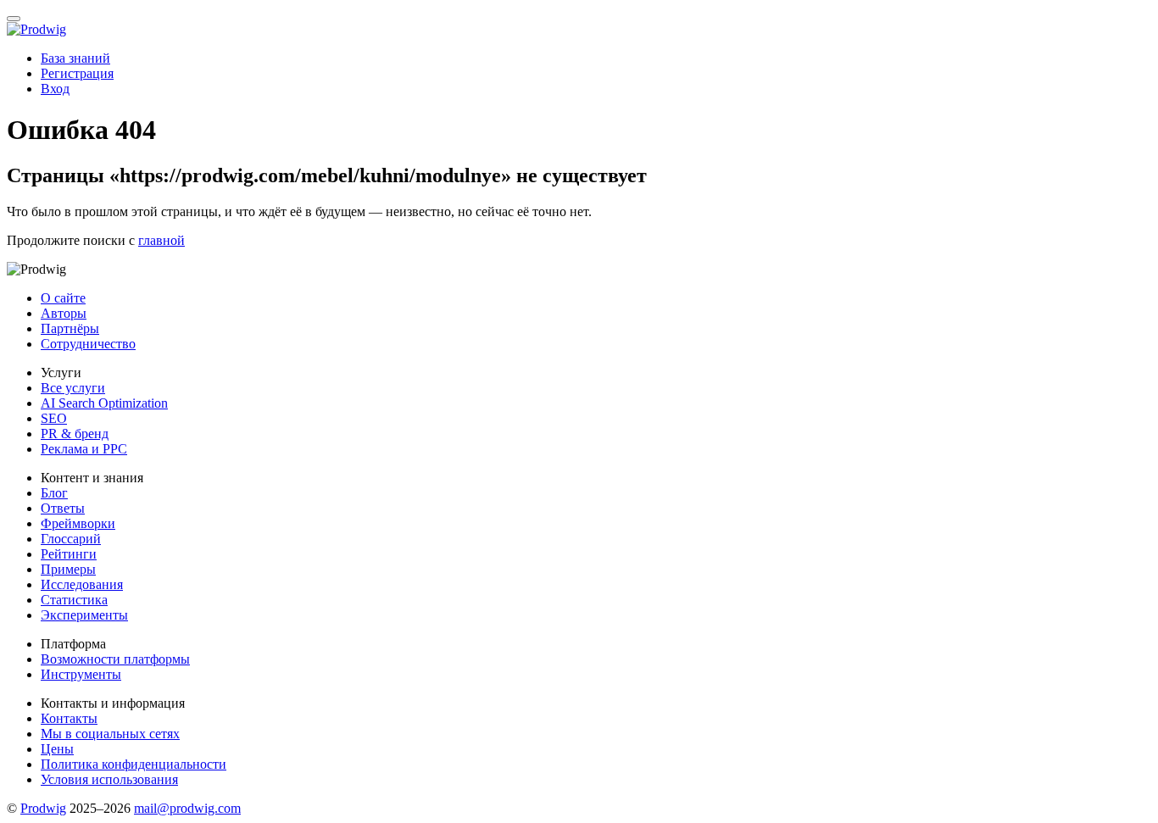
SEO (54, 418)
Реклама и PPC (84, 449)
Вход (55, 88)
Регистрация (77, 73)
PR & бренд (75, 433)
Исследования (82, 584)
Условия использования (109, 779)
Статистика (74, 599)
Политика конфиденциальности (133, 764)
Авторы (63, 313)
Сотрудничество (88, 343)
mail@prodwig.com (187, 808)
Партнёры (70, 328)
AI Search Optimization (104, 403)
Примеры (68, 569)
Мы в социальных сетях (110, 733)
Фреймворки (78, 523)
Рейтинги (69, 554)
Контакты (69, 718)
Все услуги (73, 388)
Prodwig (43, 808)
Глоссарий (71, 538)
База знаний (75, 58)
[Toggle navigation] (13, 18)
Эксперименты (84, 615)
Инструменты (81, 674)
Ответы (63, 508)
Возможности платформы (115, 659)
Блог (54, 493)
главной (161, 240)
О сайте (63, 298)
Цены (57, 749)
